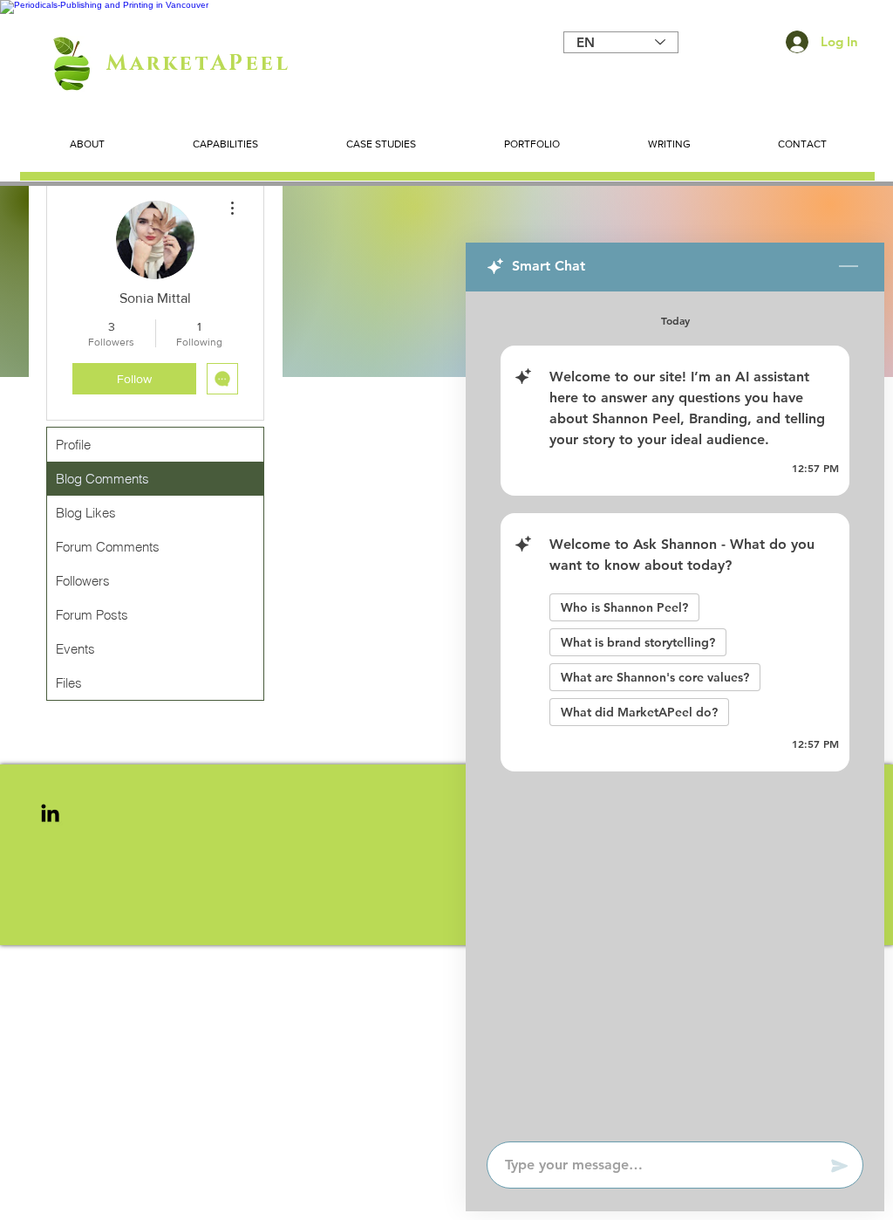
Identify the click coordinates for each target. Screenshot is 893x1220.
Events (75, 649)
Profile (73, 444)
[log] (675, 711)
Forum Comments (108, 546)
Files (69, 683)
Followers (83, 580)
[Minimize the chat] (848, 267)
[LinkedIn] (50, 813)
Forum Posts (92, 615)
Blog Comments (102, 478)
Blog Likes (86, 512)
